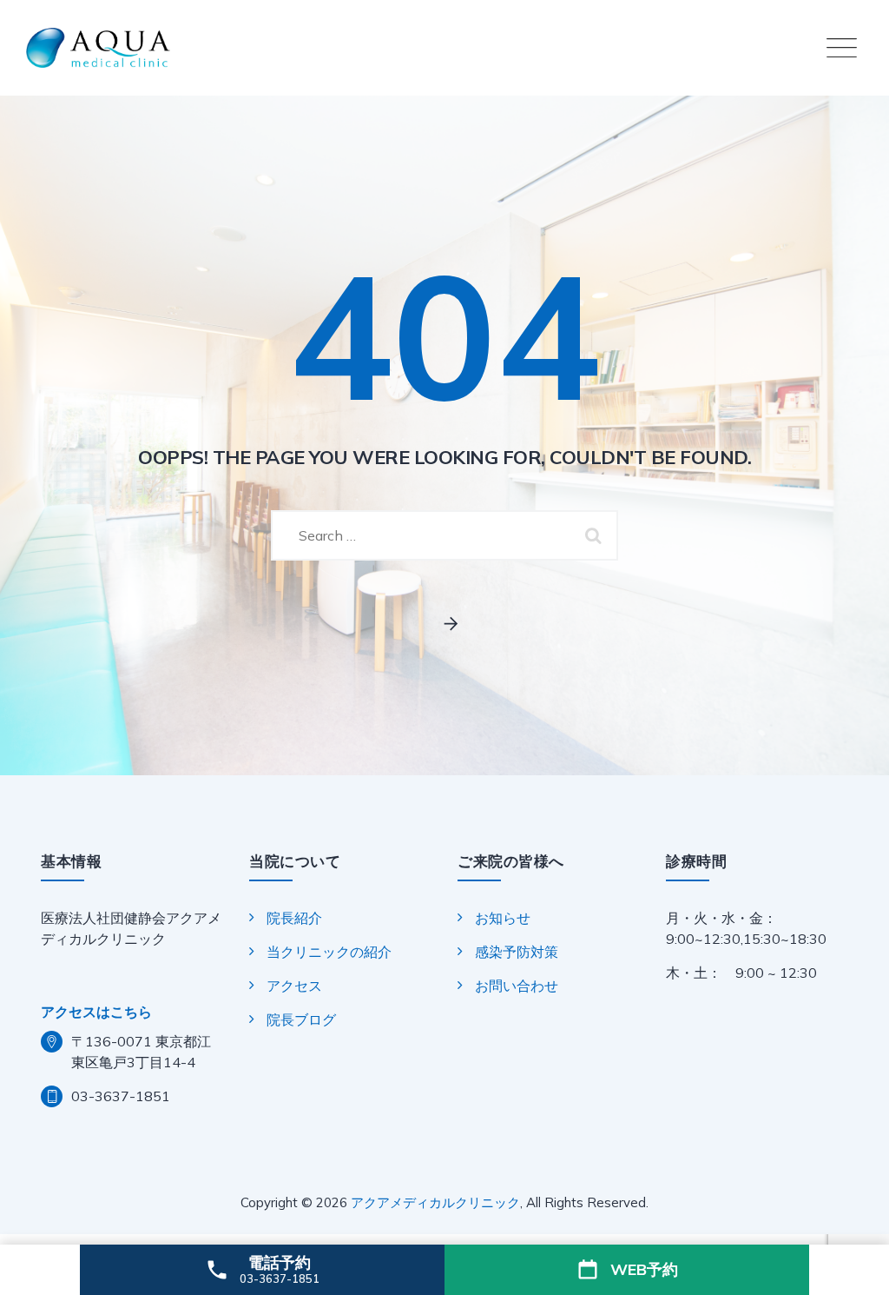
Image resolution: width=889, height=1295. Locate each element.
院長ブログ (301, 1019)
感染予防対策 (516, 951)
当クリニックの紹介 (329, 951)
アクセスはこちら (96, 1011)
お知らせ (502, 917)
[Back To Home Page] (445, 624)
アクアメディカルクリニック (435, 1202)
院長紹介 (294, 917)
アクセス (294, 985)
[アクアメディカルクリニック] (444, 48)
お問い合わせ (516, 985)
